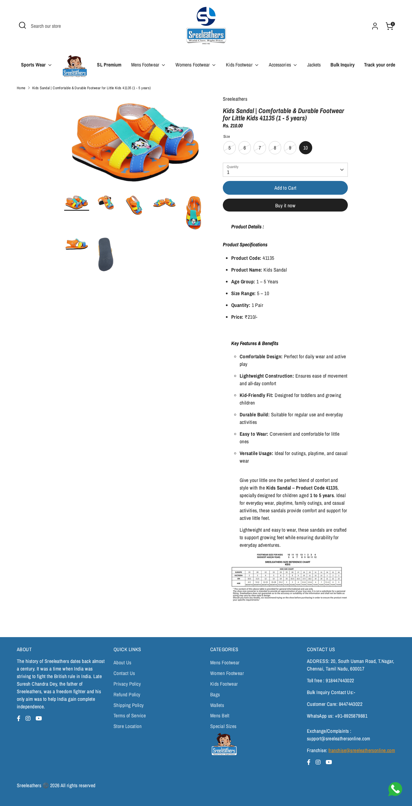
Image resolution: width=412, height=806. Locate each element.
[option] (135, 144)
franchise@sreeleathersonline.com (361, 750)
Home (21, 87)
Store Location (128, 726)
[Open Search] (22, 25)
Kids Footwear (239, 64)
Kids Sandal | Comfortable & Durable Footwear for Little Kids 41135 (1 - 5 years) (91, 87)
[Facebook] (19, 718)
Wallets (217, 705)
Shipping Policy (129, 705)
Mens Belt (219, 715)
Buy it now (285, 205)
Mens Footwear (145, 64)
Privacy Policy (127, 683)
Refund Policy (127, 694)
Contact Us (124, 673)
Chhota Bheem (75, 68)
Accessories (280, 64)
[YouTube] (39, 718)
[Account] (375, 26)
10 (305, 147)
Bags (215, 694)
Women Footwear (227, 673)
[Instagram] (29, 718)
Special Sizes (223, 726)
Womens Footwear (193, 64)
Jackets (314, 64)
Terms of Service (130, 715)
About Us (122, 662)
